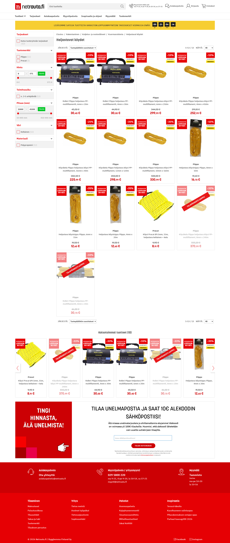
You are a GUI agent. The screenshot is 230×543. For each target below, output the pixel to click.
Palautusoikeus (35, 510)
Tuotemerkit (125, 16)
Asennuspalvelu (127, 506)
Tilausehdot (33, 514)
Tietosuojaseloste (80, 514)
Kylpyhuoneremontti (129, 510)
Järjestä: (63, 47)
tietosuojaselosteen (147, 455)
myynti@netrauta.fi (117, 481)
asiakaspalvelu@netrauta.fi (52, 478)
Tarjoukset (35, 16)
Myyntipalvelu (70, 16)
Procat (25, 60)
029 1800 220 (116, 475)
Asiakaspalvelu (51, 16)
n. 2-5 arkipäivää (30, 96)
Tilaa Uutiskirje (143, 445)
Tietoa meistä (78, 506)
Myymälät (110, 16)
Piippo (25, 57)
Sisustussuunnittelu (129, 514)
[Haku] (122, 6)
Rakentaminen (73, 34)
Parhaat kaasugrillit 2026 (179, 519)
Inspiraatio (173, 501)
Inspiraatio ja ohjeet (91, 16)
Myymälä (194, 470)
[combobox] (86, 6)
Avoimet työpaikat (80, 510)
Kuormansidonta (116, 34)
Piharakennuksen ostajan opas (182, 514)
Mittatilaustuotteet (128, 519)
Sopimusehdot (78, 519)
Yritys (74, 501)
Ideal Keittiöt (125, 523)
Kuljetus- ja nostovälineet (94, 34)
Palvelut (123, 501)
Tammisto (195, 475)
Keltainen (27, 132)
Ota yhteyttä (47, 475)
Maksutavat (33, 506)
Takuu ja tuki (34, 519)
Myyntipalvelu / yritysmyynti (124, 470)
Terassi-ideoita (174, 506)
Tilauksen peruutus (37, 527)
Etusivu (60, 34)
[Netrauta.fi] (29, 6)
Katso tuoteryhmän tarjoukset (34, 42)
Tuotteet (19, 16)
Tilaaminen (34, 501)
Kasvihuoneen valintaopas (180, 510)
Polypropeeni (28, 145)
